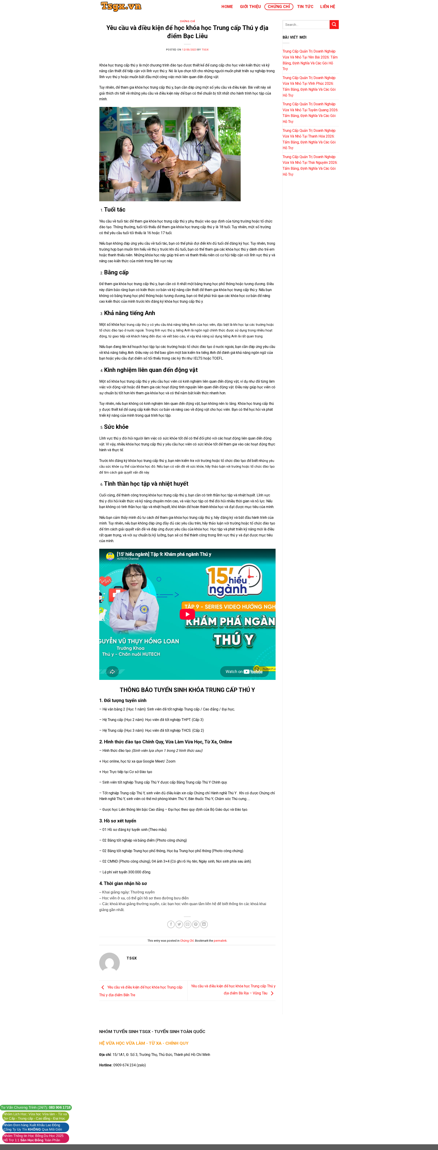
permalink (220, 940)
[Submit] (334, 24)
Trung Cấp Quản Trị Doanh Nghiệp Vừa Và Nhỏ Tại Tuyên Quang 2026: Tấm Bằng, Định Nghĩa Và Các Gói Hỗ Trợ (310, 113)
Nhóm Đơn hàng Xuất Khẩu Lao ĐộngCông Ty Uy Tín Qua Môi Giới (32, 1127)
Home (227, 6)
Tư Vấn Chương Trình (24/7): (35, 1107)
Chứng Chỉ (279, 6)
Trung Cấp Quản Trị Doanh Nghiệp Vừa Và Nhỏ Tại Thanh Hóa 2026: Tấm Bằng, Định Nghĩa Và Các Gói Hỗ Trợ (309, 139)
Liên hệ (327, 6)
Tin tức (305, 6)
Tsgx (205, 49)
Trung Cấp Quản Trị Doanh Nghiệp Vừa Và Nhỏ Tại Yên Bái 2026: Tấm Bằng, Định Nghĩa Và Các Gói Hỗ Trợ (310, 60)
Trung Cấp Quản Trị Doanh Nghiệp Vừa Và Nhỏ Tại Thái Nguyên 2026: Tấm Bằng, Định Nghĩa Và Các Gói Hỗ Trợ (310, 166)
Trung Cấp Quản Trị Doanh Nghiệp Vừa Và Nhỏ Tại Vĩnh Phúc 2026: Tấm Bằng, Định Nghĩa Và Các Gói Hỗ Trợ (309, 87)
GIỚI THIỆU (250, 6)
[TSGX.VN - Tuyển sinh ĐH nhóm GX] (122, 6)
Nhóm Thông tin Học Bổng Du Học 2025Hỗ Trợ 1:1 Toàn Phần (33, 1138)
